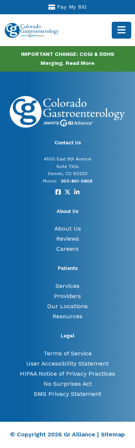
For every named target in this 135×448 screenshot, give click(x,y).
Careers (67, 248)
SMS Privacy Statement (67, 393)
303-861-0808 (76, 181)
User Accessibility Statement (67, 363)
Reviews (67, 238)
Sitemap (113, 434)
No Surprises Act (68, 383)
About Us (67, 228)
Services (68, 285)
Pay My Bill (72, 7)
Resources (67, 316)
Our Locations (67, 306)
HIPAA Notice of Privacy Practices (67, 373)
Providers (67, 296)
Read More (80, 63)
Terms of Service (68, 353)
